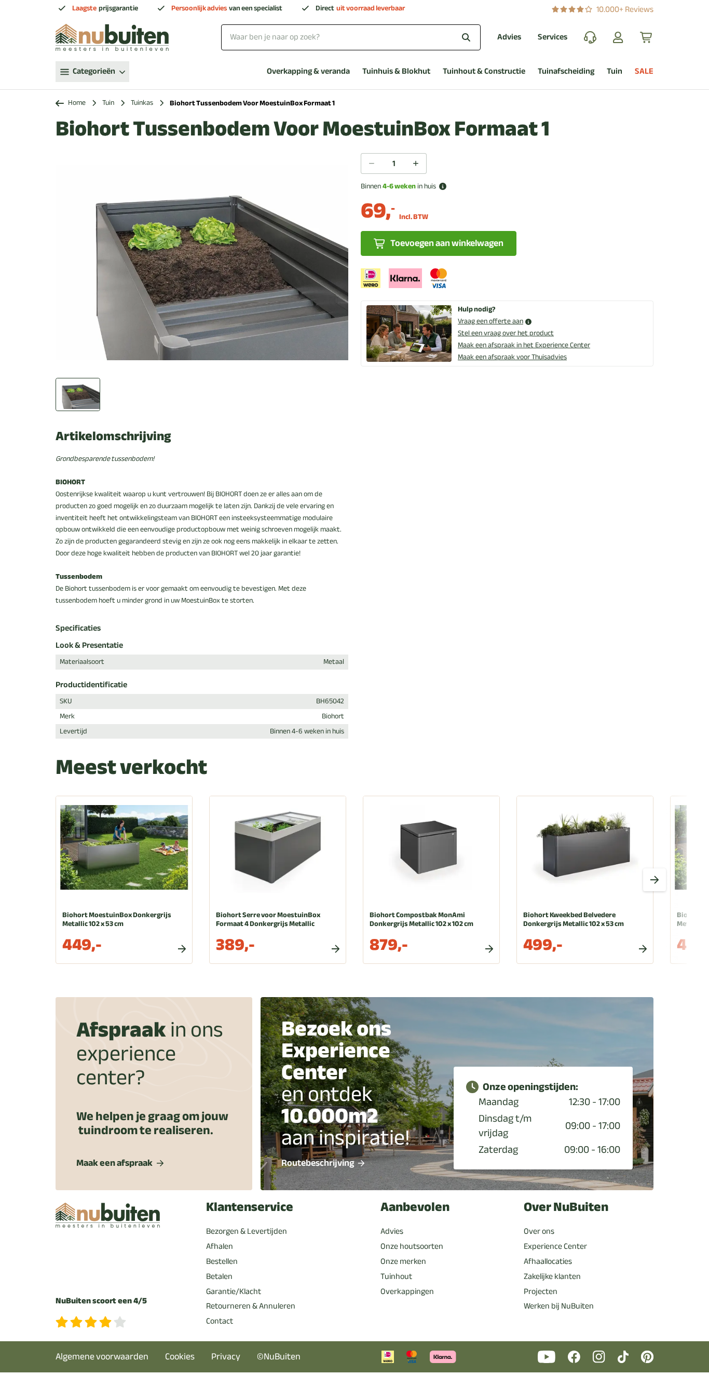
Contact (219, 1321)
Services (552, 37)
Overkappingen (407, 1291)
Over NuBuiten (566, 1207)
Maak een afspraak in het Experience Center (524, 345)
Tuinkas (142, 103)
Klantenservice (249, 1207)
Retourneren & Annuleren (250, 1306)
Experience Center (555, 1246)
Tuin (614, 71)
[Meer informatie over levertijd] (442, 186)
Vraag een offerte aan (490, 321)
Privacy (225, 1356)
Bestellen (222, 1261)
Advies (509, 37)
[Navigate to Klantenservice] (590, 37)
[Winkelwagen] (646, 37)
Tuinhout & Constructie (484, 71)
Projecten (540, 1291)
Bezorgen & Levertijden (246, 1231)
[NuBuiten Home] (112, 37)
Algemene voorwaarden (102, 1356)
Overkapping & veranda (308, 71)
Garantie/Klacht (233, 1291)
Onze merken (403, 1261)
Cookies (180, 1356)
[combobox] (351, 37)
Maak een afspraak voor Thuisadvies (512, 357)
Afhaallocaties (548, 1261)
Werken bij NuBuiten (559, 1306)
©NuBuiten (279, 1356)
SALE (644, 71)
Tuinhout (396, 1276)
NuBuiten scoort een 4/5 (101, 1301)
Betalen (219, 1276)
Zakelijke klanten (552, 1276)
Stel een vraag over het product (506, 333)
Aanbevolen (414, 1207)
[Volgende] (654, 879)
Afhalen (219, 1246)
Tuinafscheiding (566, 71)
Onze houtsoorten (411, 1246)
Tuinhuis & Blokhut (396, 71)
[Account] (618, 37)
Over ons (539, 1231)
